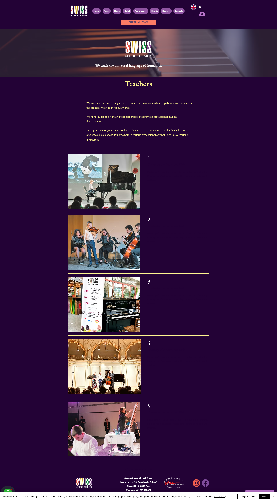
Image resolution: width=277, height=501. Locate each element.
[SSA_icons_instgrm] (196, 483)
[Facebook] (205, 483)
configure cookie (247, 496)
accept (265, 496)
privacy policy (220, 496)
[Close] (273, 496)
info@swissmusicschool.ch (138, 469)
